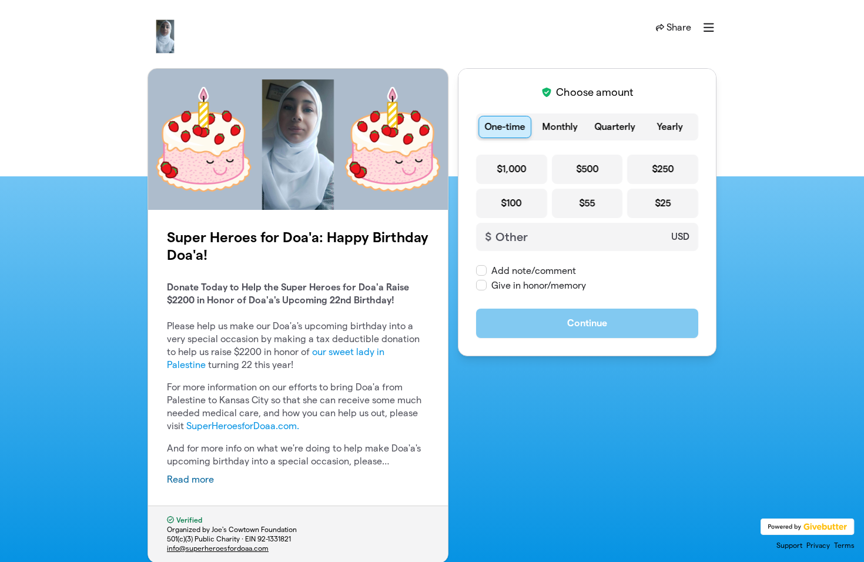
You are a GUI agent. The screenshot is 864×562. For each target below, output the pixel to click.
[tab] (505, 127)
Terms (844, 545)
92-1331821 (274, 539)
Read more (190, 479)
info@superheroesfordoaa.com (218, 548)
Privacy (818, 545)
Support (789, 545)
